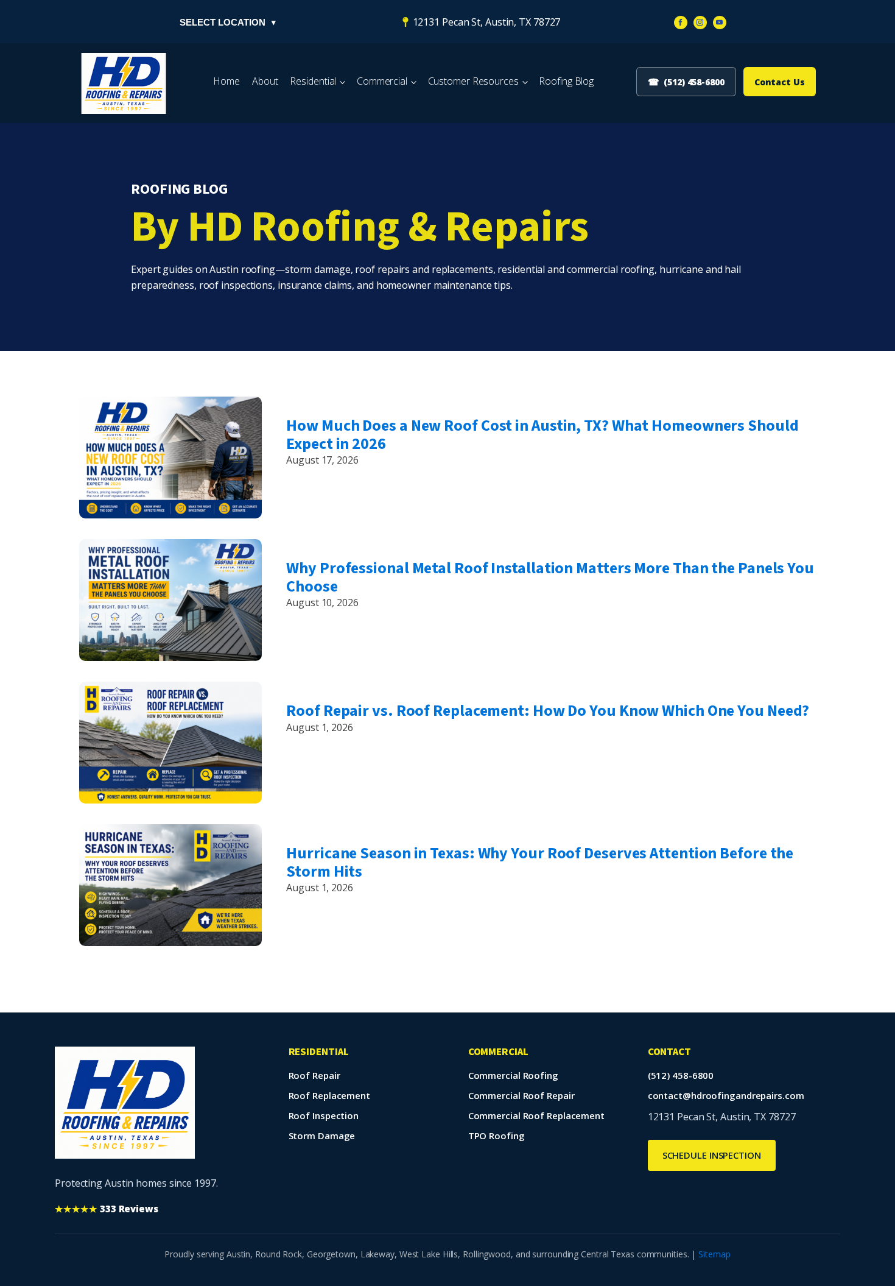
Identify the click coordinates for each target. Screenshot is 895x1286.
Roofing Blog (566, 81)
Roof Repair (314, 1075)
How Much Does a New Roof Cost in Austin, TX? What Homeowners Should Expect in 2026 (542, 434)
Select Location (228, 22)
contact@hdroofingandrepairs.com (726, 1095)
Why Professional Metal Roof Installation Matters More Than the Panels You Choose (550, 577)
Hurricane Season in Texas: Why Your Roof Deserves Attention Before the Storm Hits (539, 862)
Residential (313, 81)
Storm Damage (322, 1135)
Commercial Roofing (513, 1075)
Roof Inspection (324, 1115)
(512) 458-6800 (681, 1075)
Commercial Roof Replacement (536, 1115)
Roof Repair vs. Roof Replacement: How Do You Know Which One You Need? (547, 710)
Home (226, 81)
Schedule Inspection (711, 1155)
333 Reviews (106, 1209)
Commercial (382, 81)
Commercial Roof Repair (521, 1095)
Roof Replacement (329, 1095)
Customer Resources (473, 81)
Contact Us (779, 82)
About (265, 81)
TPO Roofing (496, 1135)
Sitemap (714, 1254)
